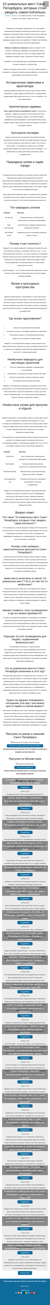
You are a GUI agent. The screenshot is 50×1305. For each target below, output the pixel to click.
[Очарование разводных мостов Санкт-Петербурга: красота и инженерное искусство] (25, 1212)
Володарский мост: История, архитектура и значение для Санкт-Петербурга (25, 1170)
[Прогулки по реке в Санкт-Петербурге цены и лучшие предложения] (25, 1163)
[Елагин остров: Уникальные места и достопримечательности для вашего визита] (25, 1238)
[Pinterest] (31, 1293)
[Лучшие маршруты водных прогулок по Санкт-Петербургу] (25, 883)
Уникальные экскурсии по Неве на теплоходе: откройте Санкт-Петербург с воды (25, 914)
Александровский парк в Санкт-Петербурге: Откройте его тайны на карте (25, 1122)
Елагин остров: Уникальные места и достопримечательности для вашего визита (25, 1221)
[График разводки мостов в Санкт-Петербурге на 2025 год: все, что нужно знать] (25, 840)
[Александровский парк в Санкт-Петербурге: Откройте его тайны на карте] (25, 1139)
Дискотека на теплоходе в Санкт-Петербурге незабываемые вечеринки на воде (25, 845)
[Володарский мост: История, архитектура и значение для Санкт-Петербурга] (25, 1187)
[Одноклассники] (19, 1293)
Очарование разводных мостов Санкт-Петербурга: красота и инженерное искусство (25, 1194)
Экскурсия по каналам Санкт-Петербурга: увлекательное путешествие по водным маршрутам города (25, 1050)
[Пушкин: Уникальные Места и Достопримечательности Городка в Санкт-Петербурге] (25, 976)
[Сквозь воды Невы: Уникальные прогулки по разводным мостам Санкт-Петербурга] (25, 817)
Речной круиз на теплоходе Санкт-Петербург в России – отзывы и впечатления (25, 936)
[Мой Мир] (29, 1293)
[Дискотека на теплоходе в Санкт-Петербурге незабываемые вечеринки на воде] (25, 861)
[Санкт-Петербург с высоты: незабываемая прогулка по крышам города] (25, 1091)
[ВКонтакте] (16, 1293)
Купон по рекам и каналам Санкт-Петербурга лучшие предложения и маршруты (25, 1008)
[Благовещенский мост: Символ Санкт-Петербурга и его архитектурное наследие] (25, 1044)
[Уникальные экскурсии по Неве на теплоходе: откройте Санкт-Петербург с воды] (25, 930)
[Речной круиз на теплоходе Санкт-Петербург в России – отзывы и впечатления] (25, 952)
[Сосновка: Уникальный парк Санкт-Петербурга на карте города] (25, 795)
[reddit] (34, 1293)
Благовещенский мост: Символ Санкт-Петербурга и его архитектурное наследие (25, 1029)
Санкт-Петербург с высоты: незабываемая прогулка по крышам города (25, 1074)
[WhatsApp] (26, 1293)
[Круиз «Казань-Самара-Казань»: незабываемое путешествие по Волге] (25, 1260)
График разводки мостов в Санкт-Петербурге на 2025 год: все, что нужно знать (25, 824)
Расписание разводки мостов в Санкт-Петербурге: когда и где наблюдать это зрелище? (25, 1098)
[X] (24, 1293)
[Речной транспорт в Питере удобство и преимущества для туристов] (25, 1000)
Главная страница (11, 15)
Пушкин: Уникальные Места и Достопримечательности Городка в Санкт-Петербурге (25, 960)
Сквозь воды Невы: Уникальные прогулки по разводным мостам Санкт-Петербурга (25, 800)
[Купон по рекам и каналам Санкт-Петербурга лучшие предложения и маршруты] (25, 1023)
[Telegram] (21, 1293)
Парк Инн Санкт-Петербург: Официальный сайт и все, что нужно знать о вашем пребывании (25, 890)
